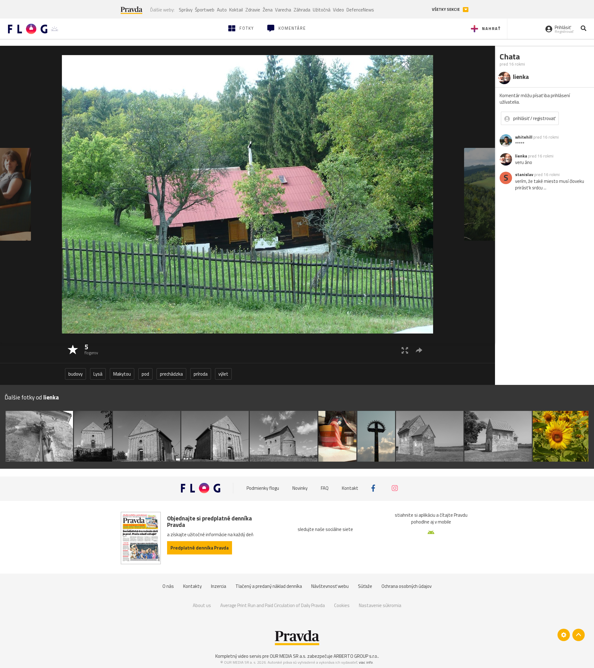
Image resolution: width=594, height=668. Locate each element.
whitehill (523, 137)
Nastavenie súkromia (380, 605)
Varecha (283, 9)
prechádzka (171, 373)
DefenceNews (360, 9)
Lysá (97, 373)
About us (202, 605)
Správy (185, 9)
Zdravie (252, 9)
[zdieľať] (419, 350)
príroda (201, 373)
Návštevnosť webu (330, 586)
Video (338, 9)
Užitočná (321, 9)
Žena (268, 9)
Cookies (342, 605)
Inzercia (218, 586)
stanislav (524, 174)
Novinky (300, 488)
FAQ (325, 488)
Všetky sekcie (446, 9)
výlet (223, 373)
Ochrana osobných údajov (406, 586)
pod (145, 373)
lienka (521, 156)
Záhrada (302, 9)
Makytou (122, 373)
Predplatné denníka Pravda (199, 547)
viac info (366, 662)
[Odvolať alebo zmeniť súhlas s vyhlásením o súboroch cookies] (563, 635)
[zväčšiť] (405, 350)
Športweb (204, 9)
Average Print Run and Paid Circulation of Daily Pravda (272, 605)
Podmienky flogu (263, 488)
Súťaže (365, 586)
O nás (168, 586)
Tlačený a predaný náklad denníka (268, 586)
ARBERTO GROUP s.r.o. (356, 656)
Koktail (236, 9)
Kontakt (350, 488)
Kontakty (192, 586)
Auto (222, 9)
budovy (75, 373)
